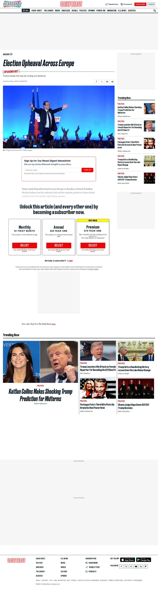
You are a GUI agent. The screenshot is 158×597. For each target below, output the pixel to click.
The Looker (48, 10)
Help (68, 580)
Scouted (132, 10)
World (63, 567)
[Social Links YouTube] (136, 567)
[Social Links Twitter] (126, 567)
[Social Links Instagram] (131, 567)
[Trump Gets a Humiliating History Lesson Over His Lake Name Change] (149, 166)
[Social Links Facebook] (121, 567)
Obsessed (66, 10)
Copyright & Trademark (133, 580)
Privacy (74, 580)
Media (57, 10)
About (38, 580)
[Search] (155, 10)
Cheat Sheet (36, 10)
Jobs (55, 580)
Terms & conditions (115, 580)
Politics (83, 10)
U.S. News (122, 10)
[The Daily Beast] (71, 4)
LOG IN (151, 4)
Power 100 (100, 10)
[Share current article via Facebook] (96, 81)
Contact (45, 580)
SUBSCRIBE (140, 4)
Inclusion (103, 580)
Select (24, 245)
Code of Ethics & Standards (88, 580)
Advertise (62, 580)
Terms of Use (50, 173)
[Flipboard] (146, 567)
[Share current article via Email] (107, 81)
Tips (50, 580)
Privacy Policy (61, 173)
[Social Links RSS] (141, 567)
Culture (64, 572)
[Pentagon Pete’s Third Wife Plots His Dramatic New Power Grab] (149, 148)
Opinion (91, 10)
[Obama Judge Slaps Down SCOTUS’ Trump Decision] (149, 183)
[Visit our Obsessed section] (20, 4)
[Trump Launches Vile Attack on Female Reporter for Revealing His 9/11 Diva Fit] (149, 131)
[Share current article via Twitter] (102, 81)
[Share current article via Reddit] (112, 81)
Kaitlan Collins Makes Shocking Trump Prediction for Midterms (40, 395)
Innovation (111, 10)
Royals (75, 10)
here (53, 324)
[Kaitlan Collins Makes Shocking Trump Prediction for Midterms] (149, 113)
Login (70, 261)
